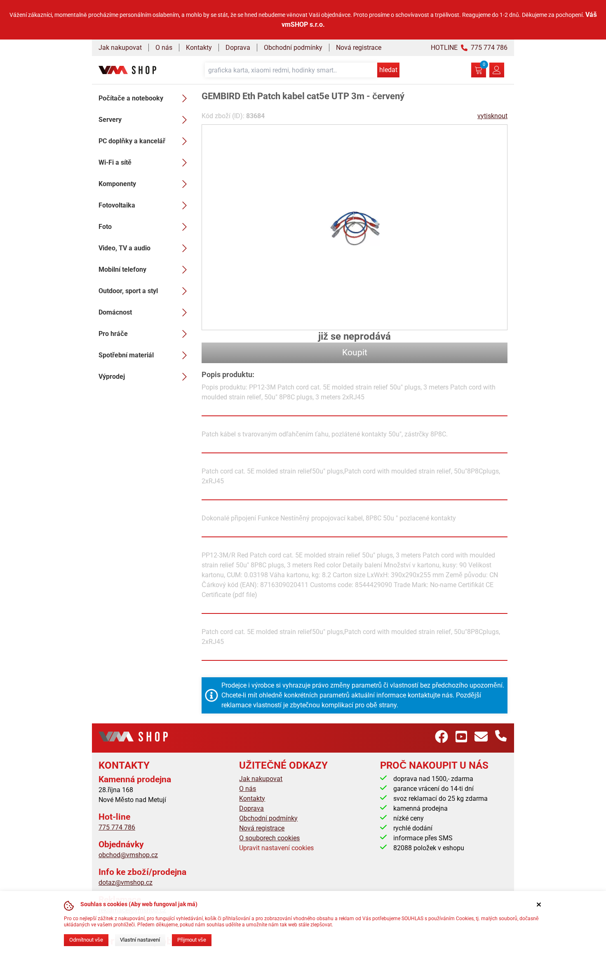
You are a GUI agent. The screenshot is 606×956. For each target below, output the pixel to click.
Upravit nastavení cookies (276, 848)
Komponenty (117, 184)
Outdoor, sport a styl (128, 291)
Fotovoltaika (117, 205)
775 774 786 (117, 827)
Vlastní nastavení (140, 940)
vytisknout (492, 116)
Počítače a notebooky (131, 98)
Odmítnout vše (86, 940)
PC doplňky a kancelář (132, 141)
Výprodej (112, 376)
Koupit (354, 352)
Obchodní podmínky (293, 47)
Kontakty (199, 47)
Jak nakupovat (120, 47)
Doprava (237, 47)
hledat (388, 70)
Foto (105, 227)
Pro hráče (113, 334)
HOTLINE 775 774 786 (469, 47)
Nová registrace (358, 47)
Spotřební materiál (126, 355)
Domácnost (115, 312)
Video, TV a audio (124, 248)
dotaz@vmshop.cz (126, 882)
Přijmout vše (191, 940)
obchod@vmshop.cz (128, 855)
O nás (163, 47)
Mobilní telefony (122, 269)
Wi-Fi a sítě (115, 162)
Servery (110, 120)
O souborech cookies (269, 838)
